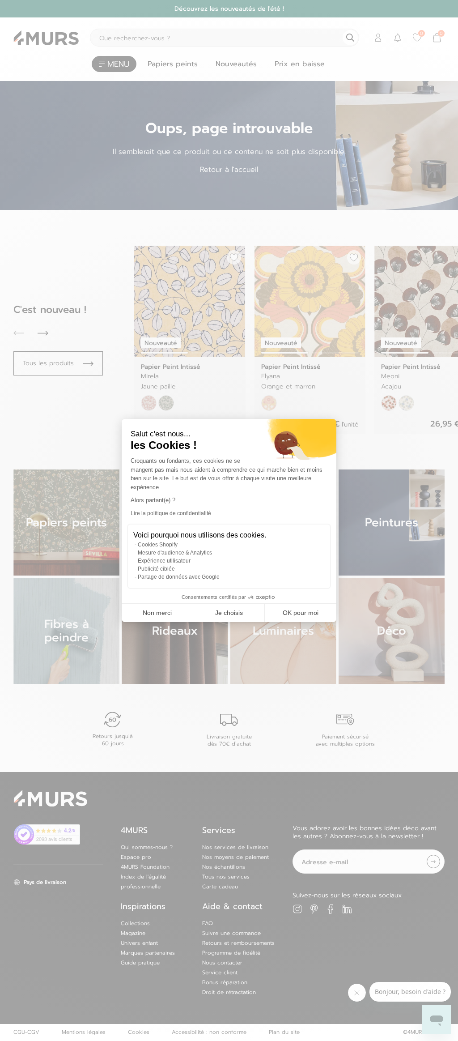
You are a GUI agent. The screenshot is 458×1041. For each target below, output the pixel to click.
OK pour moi (300, 612)
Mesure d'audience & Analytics (175, 553)
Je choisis (229, 612)
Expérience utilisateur (164, 561)
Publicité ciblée (156, 569)
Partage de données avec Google (179, 577)
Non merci (157, 612)
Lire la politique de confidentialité (171, 513)
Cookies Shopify (158, 545)
